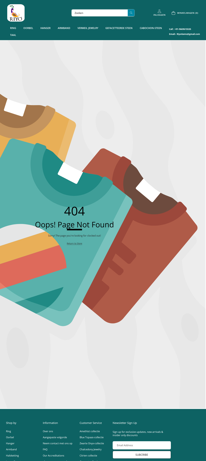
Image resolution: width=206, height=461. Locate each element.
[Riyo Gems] (16, 13)
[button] (185, 13)
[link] (74, 243)
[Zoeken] (131, 12)
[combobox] (103, 13)
